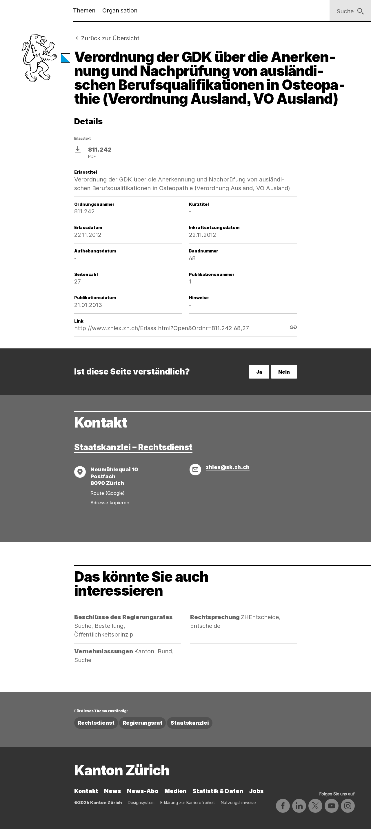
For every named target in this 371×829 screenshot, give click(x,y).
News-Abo (143, 791)
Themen (84, 10)
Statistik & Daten (217, 791)
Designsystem (141, 802)
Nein (284, 372)
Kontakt (86, 791)
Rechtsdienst (96, 723)
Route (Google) (107, 493)
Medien (175, 791)
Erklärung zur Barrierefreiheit (187, 802)
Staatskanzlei (189, 723)
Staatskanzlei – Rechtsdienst (133, 447)
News (112, 791)
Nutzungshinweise (238, 802)
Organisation (119, 10)
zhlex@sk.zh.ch (228, 467)
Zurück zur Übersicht (110, 38)
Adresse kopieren (109, 503)
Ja (259, 372)
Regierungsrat (142, 723)
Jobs (256, 791)
